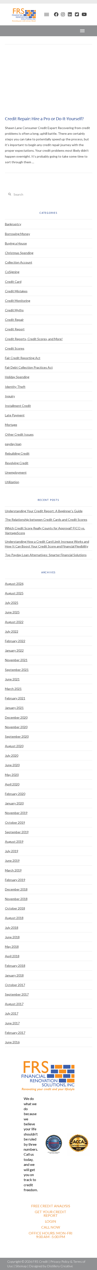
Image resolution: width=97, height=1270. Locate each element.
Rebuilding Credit (17, 453)
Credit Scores (14, 348)
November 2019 (16, 813)
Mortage (11, 425)
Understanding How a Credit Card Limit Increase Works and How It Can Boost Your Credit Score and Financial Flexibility (47, 544)
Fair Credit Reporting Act (22, 358)
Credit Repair (14, 320)
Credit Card (13, 281)
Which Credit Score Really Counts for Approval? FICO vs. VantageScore (45, 530)
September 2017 (17, 994)
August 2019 (14, 841)
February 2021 (15, 698)
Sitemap (21, 1266)
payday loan (13, 444)
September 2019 (17, 832)
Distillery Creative (60, 1266)
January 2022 (14, 650)
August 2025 (14, 593)
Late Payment (15, 415)
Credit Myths (14, 310)
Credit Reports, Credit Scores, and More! (34, 339)
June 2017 (12, 1023)
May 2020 (12, 775)
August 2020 (14, 746)
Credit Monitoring (17, 300)
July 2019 (11, 851)
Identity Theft (15, 387)
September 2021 (17, 670)
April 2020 (12, 784)
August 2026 (14, 584)
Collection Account (18, 262)
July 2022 (11, 631)
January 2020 (14, 803)
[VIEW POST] (48, 80)
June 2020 (12, 765)
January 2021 (14, 708)
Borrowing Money (17, 234)
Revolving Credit (16, 463)
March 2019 (13, 870)
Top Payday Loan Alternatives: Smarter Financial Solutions (46, 555)
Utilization (12, 482)
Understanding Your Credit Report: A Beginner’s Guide (44, 511)
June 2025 (12, 612)
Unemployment (16, 472)
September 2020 (17, 736)
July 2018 (11, 927)
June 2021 (12, 679)
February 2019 (15, 880)
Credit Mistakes (16, 291)
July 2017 (11, 1013)
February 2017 (15, 1033)
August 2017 (14, 1004)
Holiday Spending (17, 377)
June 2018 (12, 937)
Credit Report (15, 329)
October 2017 (15, 985)
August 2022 (14, 622)
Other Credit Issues (19, 434)
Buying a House (16, 243)
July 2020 (11, 755)
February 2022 (15, 641)
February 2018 (15, 966)
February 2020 (15, 794)
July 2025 (11, 603)
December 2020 (16, 717)
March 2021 (13, 689)
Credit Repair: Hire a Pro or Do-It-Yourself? (44, 118)
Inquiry (10, 396)
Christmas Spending (19, 253)
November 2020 (16, 727)
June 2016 (12, 1042)
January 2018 (14, 975)
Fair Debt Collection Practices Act (29, 367)
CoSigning (12, 272)
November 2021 (16, 660)
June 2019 (12, 860)
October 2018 (15, 908)
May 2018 (12, 946)
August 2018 (14, 918)
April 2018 (12, 956)
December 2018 (16, 889)
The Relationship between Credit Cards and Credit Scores (46, 519)
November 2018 (16, 899)
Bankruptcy (13, 224)
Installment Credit (18, 406)
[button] (46, 14)
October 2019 (15, 822)
